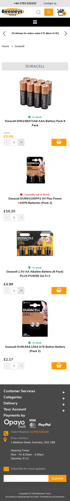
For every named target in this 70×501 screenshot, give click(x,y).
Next (65, 33)
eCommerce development (18, 496)
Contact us (50, 3)
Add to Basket (59, 142)
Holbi (36, 496)
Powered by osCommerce (52, 496)
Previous (4, 33)
